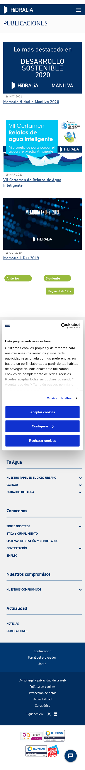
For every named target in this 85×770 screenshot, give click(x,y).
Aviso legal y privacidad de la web (42, 680)
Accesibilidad (42, 699)
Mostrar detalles (59, 398)
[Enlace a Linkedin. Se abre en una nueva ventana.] (55, 714)
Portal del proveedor (42, 657)
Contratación (42, 651)
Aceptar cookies (42, 412)
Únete (42, 664)
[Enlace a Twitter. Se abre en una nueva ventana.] (49, 714)
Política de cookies (42, 687)
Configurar (40, 426)
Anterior (13, 278)
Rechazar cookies (42, 440)
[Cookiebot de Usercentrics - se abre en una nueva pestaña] (61, 326)
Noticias (13, 624)
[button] (60, 291)
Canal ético (42, 705)
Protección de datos (42, 693)
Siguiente (53, 278)
